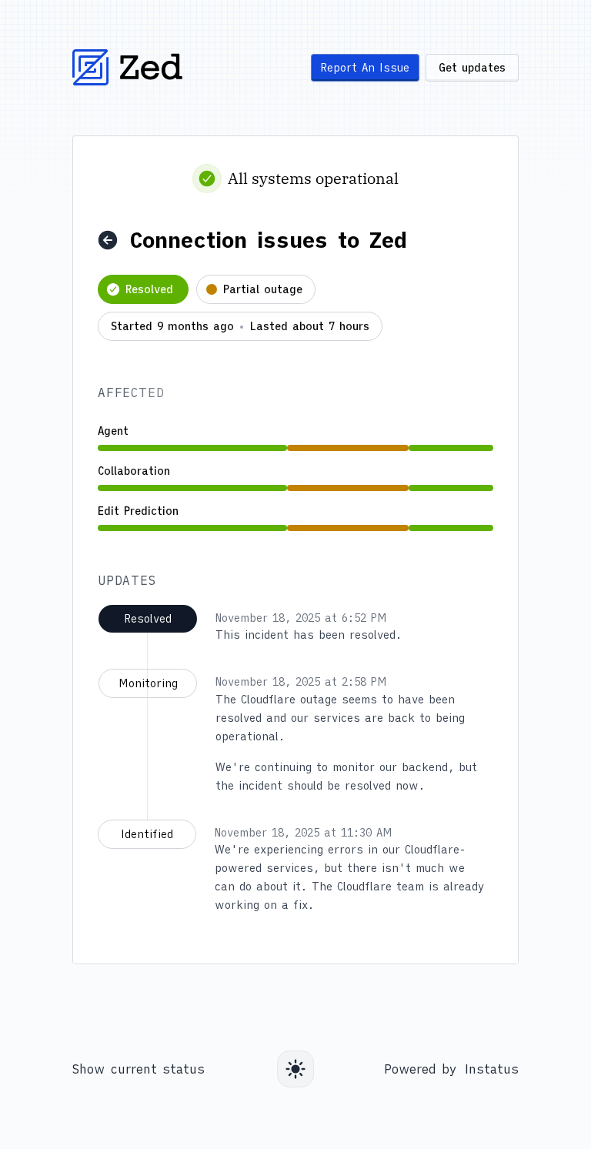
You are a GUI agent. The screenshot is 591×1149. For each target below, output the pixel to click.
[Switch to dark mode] (295, 1068)
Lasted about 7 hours (309, 326)
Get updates (472, 68)
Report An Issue (365, 68)
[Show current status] (108, 240)
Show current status (138, 1069)
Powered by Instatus (451, 1069)
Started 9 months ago (172, 326)
